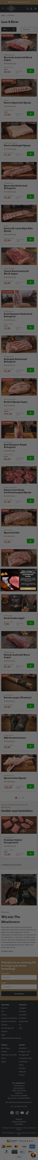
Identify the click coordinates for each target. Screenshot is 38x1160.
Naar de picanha (28, 588)
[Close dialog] (36, 570)
